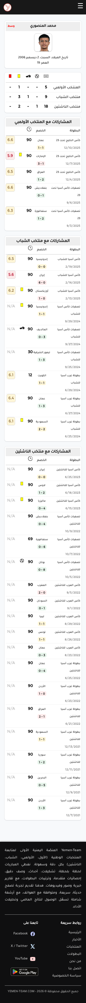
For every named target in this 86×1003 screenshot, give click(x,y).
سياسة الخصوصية (66, 976)
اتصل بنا (74, 969)
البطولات (74, 954)
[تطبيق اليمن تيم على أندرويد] (24, 972)
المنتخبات (73, 947)
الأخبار (76, 940)
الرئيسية (75, 932)
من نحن (75, 961)
